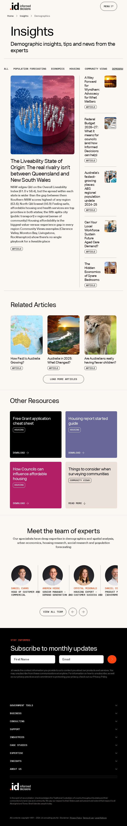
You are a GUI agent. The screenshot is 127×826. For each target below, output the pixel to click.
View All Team (53, 611)
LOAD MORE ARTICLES (63, 379)
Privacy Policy (76, 818)
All (6, 68)
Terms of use (88, 818)
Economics (57, 68)
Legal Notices (101, 818)
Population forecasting (29, 68)
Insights (24, 16)
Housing (74, 68)
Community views (96, 68)
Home (10, 16)
